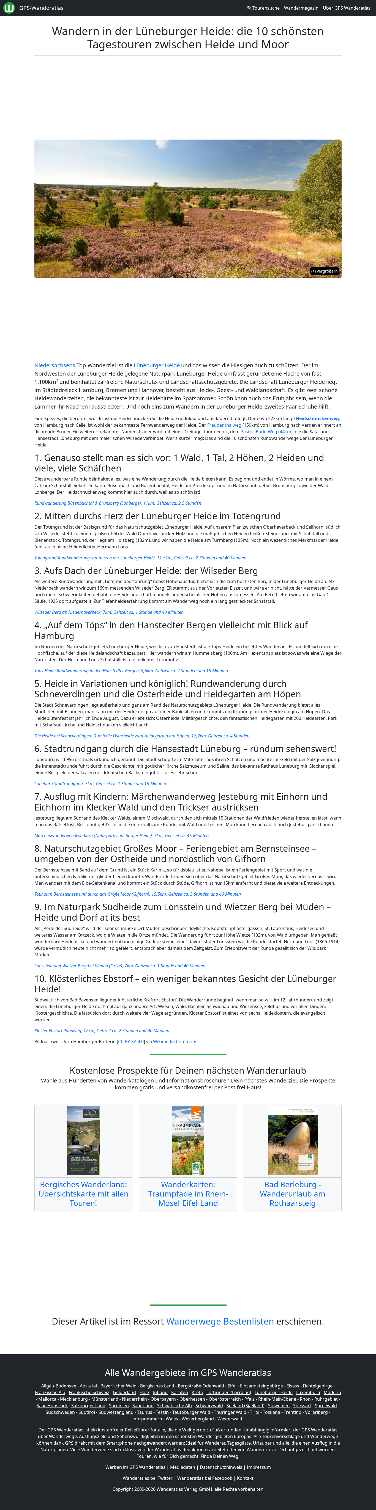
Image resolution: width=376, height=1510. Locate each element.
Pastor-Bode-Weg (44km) (267, 432)
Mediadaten (182, 1467)
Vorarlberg (316, 1412)
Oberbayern (163, 1399)
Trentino (292, 1412)
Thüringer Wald (230, 1412)
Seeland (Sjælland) (246, 1406)
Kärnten (179, 1392)
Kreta (197, 1392)
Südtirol (86, 1412)
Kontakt (245, 1478)
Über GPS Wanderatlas (346, 8)
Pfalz (249, 1399)
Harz (144, 1392)
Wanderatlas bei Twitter (148, 1478)
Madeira (332, 1392)
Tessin (162, 1412)
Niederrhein (134, 1399)
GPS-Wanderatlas (41, 8)
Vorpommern (148, 1419)
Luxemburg (308, 1392)
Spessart (302, 1406)
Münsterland (104, 1399)
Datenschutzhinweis (221, 1467)
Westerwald (229, 1419)
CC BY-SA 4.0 (131, 1042)
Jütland (160, 1392)
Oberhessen (192, 1399)
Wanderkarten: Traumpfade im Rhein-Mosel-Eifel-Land (188, 1193)
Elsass (293, 1386)
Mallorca (47, 1399)
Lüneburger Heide (157, 365)
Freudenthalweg (224, 425)
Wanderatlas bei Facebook (204, 1478)
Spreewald (326, 1406)
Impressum (259, 1467)
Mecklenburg (74, 1399)
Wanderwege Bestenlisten (220, 1321)
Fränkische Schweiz (89, 1392)
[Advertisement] (199, 98)
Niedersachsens (54, 365)
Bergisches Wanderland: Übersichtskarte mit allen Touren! (84, 1193)
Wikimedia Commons (175, 1042)
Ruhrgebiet (326, 1399)
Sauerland (143, 1406)
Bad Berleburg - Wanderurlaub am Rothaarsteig (292, 1193)
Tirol (254, 1412)
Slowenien (279, 1406)
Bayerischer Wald (118, 1386)
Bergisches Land (157, 1386)
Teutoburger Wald (191, 1412)
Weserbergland (198, 1419)
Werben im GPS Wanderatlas (135, 1467)
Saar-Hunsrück (52, 1406)
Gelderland (124, 1392)
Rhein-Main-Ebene (277, 1399)
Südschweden (60, 1412)
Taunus (144, 1412)
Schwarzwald (209, 1406)
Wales (172, 1419)
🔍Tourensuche (263, 8)
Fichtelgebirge (318, 1386)
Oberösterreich (225, 1399)
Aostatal (88, 1386)
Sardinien (119, 1406)
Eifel (232, 1386)
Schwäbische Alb (174, 1406)
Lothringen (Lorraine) (228, 1392)
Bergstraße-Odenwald (201, 1386)
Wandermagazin (301, 8)
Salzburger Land (88, 1406)
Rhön (305, 1399)
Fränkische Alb (50, 1392)
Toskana (271, 1412)
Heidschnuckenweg (317, 418)
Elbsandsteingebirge (261, 1386)
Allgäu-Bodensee (58, 1386)
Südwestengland (116, 1412)
